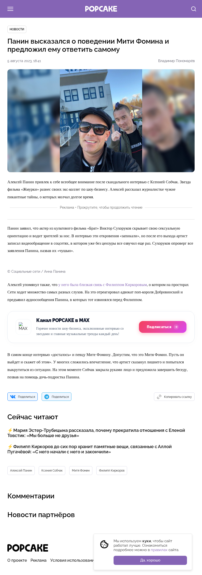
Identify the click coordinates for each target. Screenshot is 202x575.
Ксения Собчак (52, 470)
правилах (159, 550)
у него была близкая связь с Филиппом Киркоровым (102, 284)
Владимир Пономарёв (176, 61)
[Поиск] (194, 9)
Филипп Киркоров (111, 470)
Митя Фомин (81, 470)
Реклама (39, 560)
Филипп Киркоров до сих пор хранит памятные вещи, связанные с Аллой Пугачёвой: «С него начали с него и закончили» (89, 449)
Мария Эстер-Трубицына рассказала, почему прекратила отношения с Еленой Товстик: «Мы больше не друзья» (96, 433)
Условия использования (73, 560)
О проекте (17, 560)
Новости (17, 29)
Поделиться (26, 397)
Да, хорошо (150, 560)
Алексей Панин (21, 470)
